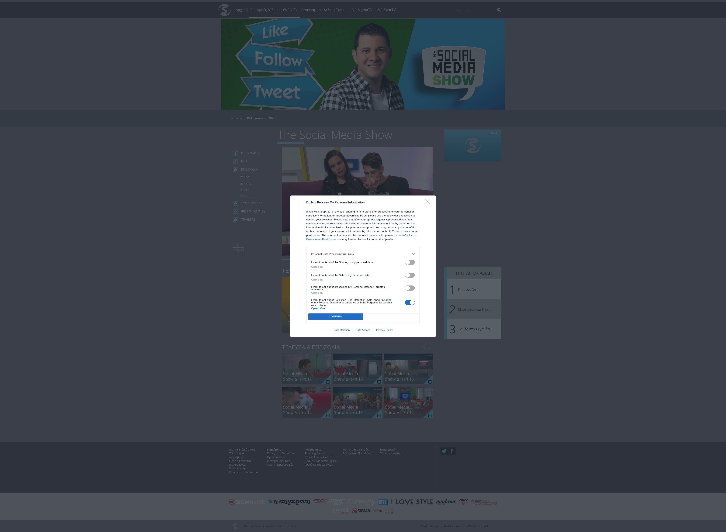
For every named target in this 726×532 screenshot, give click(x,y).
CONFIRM (336, 316)
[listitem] (363, 254)
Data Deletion (342, 329)
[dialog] (363, 266)
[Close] (428, 202)
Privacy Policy (384, 329)
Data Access (363, 329)
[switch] (410, 262)
